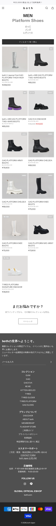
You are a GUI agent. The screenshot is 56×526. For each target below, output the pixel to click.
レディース (28, 32)
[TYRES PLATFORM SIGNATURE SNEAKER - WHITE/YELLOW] (15, 268)
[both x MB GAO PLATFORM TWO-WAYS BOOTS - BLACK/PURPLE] (15, 103)
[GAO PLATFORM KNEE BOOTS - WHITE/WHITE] (15, 227)
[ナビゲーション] (3, 8)
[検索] (47, 8)
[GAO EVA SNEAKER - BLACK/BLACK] (41, 103)
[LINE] (31, 484)
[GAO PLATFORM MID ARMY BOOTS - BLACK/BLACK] (41, 227)
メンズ (28, 29)
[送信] (51, 362)
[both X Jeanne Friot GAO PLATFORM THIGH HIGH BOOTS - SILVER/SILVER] (15, 59)
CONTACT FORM (28, 455)
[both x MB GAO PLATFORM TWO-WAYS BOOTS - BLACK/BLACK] (41, 59)
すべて (28, 26)
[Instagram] (25, 484)
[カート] (53, 8)
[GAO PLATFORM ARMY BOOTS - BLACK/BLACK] (15, 144)
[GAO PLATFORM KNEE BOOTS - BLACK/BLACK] (41, 186)
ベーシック (28, 321)
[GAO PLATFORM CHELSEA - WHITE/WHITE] (15, 186)
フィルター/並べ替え (28, 42)
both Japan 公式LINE (28, 458)
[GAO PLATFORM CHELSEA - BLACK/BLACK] (41, 144)
